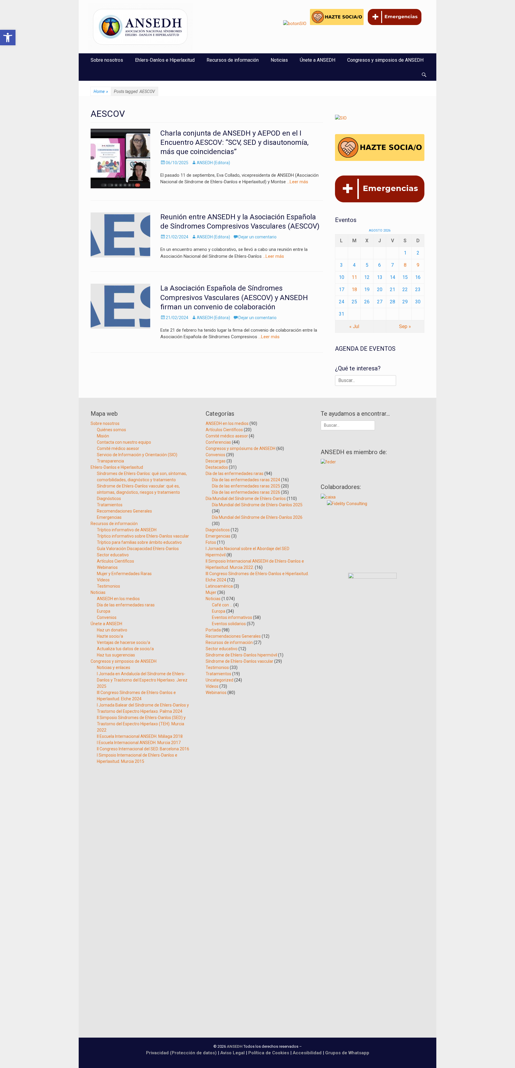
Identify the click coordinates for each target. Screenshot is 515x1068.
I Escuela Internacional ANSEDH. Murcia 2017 (139, 742)
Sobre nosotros (107, 60)
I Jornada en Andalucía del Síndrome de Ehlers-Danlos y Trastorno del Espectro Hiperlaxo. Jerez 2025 (142, 680)
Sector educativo (113, 554)
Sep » (405, 326)
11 (354, 277)
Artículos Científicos (115, 561)
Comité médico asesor (118, 448)
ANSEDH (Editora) (213, 162)
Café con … (222, 605)
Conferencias (218, 442)
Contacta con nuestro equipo (124, 442)
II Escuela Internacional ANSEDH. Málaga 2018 (140, 736)
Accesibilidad (308, 1052)
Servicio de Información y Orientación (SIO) (137, 454)
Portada (213, 630)
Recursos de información (233, 60)
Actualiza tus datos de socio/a (125, 648)
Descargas (216, 461)
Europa (103, 611)
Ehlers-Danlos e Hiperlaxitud (165, 60)
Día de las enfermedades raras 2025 (246, 486)
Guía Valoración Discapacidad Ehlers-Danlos (138, 548)
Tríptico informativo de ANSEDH (126, 529)
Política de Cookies (268, 1052)
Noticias (279, 60)
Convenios (107, 617)
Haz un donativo (112, 630)
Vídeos (103, 580)
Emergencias (109, 517)
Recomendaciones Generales (124, 511)
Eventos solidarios (229, 623)
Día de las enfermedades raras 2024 (246, 479)
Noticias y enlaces (113, 667)
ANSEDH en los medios (118, 598)
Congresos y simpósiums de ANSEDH (240, 448)
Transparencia (110, 461)
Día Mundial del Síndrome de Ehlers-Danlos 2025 (257, 504)
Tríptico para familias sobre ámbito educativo (139, 542)
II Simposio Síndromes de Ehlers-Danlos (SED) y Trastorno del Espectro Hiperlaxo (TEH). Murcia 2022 (141, 723)
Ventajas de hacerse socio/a (123, 642)
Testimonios (108, 586)
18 (354, 289)
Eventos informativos (232, 617)
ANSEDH (235, 1046)
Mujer (211, 592)
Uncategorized (219, 680)
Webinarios (107, 567)
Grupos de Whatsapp (347, 1052)
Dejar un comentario (257, 237)
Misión (103, 436)
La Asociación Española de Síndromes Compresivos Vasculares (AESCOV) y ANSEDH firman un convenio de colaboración (234, 297)
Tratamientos (109, 504)
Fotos (211, 542)
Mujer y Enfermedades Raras (124, 573)
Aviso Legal (232, 1052)
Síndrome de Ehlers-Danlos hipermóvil (241, 655)
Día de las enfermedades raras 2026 (246, 492)
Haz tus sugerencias (116, 655)
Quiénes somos (111, 429)
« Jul (354, 326)
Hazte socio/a (110, 636)
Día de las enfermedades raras (126, 605)
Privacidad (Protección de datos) (181, 1052)
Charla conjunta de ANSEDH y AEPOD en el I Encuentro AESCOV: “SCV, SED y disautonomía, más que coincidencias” (234, 142)
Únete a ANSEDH (317, 60)
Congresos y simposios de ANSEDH (385, 60)
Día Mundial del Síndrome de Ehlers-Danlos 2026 (257, 517)
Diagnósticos (109, 498)
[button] (7, 37)
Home (101, 91)
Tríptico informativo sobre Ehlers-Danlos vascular (143, 536)
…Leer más (297, 181)
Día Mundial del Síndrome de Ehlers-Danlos (246, 498)
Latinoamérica (219, 586)
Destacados (217, 467)
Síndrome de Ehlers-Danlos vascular (239, 661)
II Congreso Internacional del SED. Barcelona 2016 (143, 748)
